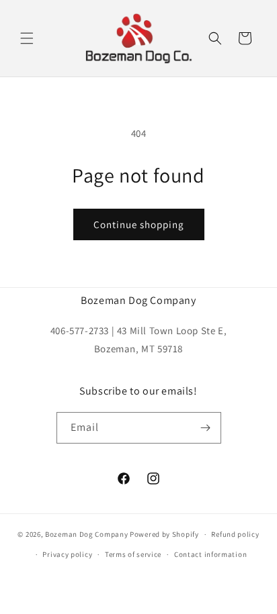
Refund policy (235, 534)
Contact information (210, 554)
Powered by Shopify (164, 534)
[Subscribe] (206, 428)
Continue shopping (138, 224)
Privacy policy (67, 554)
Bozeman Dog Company (86, 534)
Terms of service (133, 554)
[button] (27, 38)
